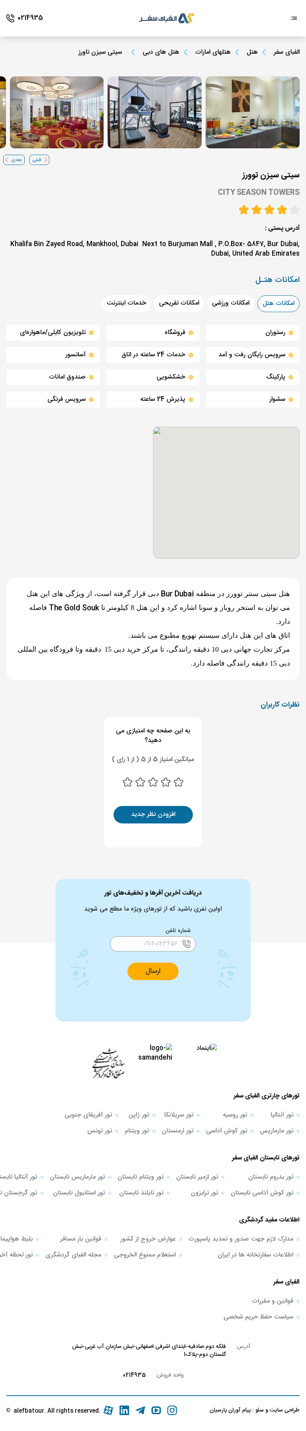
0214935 (134, 1375)
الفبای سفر (287, 52)
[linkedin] (124, 1410)
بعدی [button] (17, 160)
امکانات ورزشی (230, 303)
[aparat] (108, 1410)
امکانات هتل (278, 303)
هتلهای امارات (213, 52)
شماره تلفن (178, 931)
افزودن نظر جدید (153, 814)
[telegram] (140, 1410)
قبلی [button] (36, 160)
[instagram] (172, 1410)
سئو (259, 1410)
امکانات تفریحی (179, 303)
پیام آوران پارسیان (230, 1410)
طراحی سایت (284, 1410)
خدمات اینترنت (126, 303)
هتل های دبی (161, 52)
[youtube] (156, 1410)
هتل (252, 52)
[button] (153, 971)
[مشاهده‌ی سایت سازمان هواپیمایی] (108, 1063)
